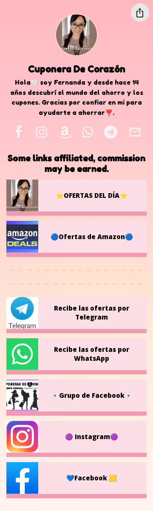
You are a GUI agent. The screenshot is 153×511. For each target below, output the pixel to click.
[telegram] (110, 132)
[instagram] (41, 132)
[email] (134, 132)
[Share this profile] (140, 12)
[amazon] (64, 132)
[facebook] (18, 132)
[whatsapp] (87, 132)
